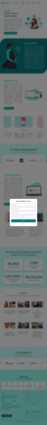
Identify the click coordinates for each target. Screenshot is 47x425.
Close (23, 224)
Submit (23, 220)
